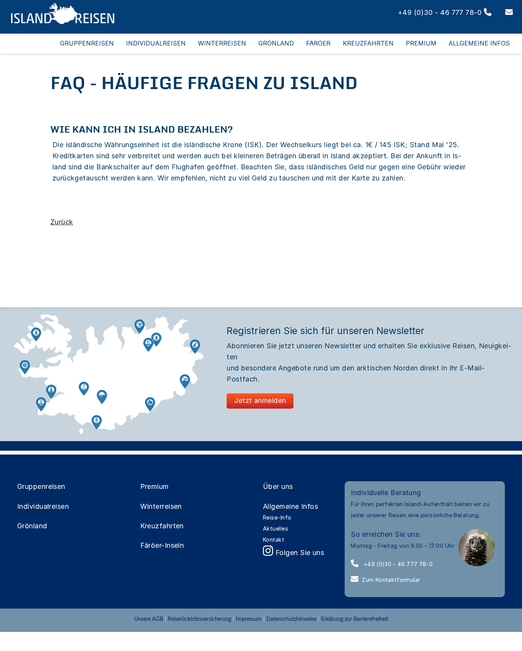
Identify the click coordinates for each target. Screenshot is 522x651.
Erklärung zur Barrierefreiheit (354, 619)
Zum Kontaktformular (391, 579)
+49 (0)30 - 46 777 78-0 (397, 564)
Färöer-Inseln (162, 545)
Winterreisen (161, 506)
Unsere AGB (149, 619)
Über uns (278, 486)
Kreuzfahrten (162, 526)
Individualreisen (43, 506)
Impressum (249, 619)
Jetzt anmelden (260, 400)
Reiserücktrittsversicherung (199, 619)
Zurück (61, 222)
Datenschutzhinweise (291, 619)
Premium (154, 486)
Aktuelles (275, 528)
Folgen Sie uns (298, 553)
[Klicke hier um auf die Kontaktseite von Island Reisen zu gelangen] (503, 12)
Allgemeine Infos (290, 506)
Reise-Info (277, 517)
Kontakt (273, 539)
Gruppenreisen (41, 486)
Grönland (32, 526)
